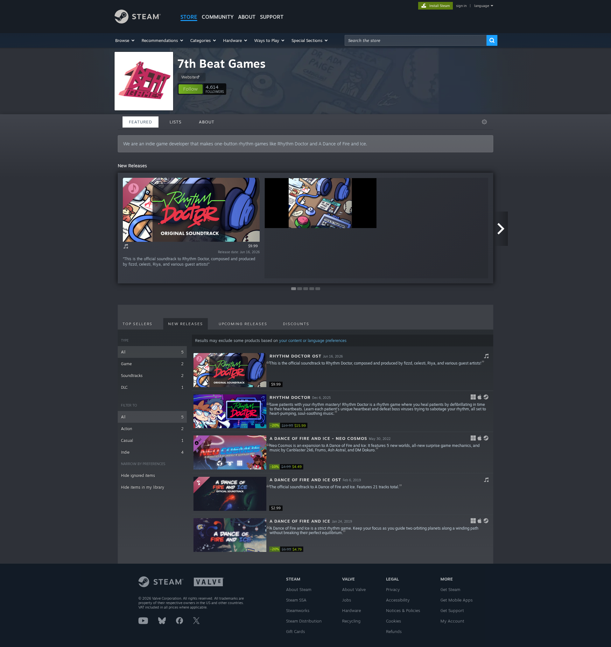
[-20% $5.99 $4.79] (229, 535)
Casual (152, 440)
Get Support (452, 610)
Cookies (393, 620)
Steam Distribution (304, 620)
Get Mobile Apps (456, 599)
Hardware (351, 610)
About (247, 17)
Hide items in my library (142, 487)
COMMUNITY (218, 17)
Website (188, 77)
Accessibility (398, 599)
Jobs (346, 599)
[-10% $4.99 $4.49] (229, 452)
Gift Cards (295, 631)
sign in (461, 5)
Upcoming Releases (243, 324)
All (152, 352)
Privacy (393, 589)
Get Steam (450, 589)
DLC (152, 387)
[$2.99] (229, 494)
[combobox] (416, 40)
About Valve (354, 589)
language (481, 5)
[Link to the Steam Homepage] (138, 21)
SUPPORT (272, 17)
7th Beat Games (222, 63)
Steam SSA (296, 599)
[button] (125, 40)
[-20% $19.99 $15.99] (229, 411)
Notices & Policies (403, 610)
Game (152, 363)
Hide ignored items (138, 475)
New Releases (185, 324)
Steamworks (297, 610)
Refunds (394, 631)
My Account (452, 620)
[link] (288, 425)
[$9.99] (229, 370)
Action (152, 428)
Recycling (351, 620)
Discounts (296, 324)
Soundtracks (152, 375)
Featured (140, 121)
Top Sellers (137, 324)
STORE (188, 17)
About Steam (298, 589)
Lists (175, 121)
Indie (152, 452)
